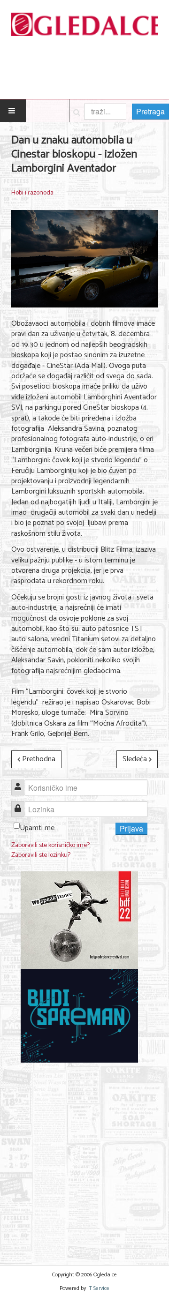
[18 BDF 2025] (79, 920)
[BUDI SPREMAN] (79, 1016)
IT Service (98, 1288)
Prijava (131, 828)
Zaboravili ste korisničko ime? (50, 845)
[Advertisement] (84, 1158)
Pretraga (150, 111)
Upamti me (37, 828)
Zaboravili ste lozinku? (40, 855)
